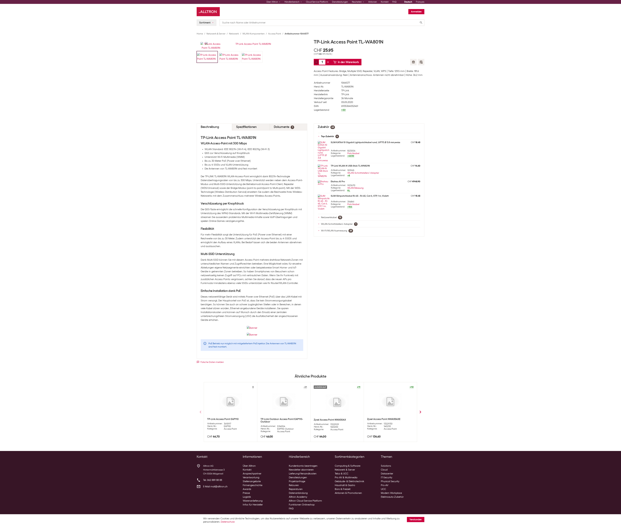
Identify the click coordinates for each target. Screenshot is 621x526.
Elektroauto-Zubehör (392, 496)
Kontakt (384, 2)
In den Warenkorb (348, 62)
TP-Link (345, 90)
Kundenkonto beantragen (303, 465)
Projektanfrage (297, 481)
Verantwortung (251, 477)
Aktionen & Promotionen (348, 493)
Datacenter (387, 473)
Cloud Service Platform (317, 2)
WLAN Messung (355, 188)
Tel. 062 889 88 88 (212, 480)
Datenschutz (228, 521)
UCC (383, 489)
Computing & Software (347, 465)
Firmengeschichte (252, 485)
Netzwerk (234, 33)
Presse (246, 493)
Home (200, 33)
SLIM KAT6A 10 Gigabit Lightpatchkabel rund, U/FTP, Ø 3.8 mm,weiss (365, 142)
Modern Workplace (391, 493)
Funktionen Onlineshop (302, 504)
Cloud (384, 469)
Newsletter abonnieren (301, 469)
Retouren (294, 485)
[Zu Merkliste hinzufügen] (421, 62)
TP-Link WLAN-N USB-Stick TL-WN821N (350, 165)
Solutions (386, 465)
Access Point (274, 33)
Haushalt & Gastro (345, 485)
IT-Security (386, 477)
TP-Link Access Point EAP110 (223, 419)
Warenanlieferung (252, 500)
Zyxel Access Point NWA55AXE (383, 419)
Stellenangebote (252, 481)
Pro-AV (384, 485)
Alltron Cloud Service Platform (305, 500)
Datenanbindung (298, 493)
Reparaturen (296, 489)
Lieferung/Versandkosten (302, 473)
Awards (247, 489)
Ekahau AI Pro (338, 181)
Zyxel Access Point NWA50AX (330, 419)
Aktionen (372, 2)
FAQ (394, 2)
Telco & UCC (341, 473)
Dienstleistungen (340, 2)
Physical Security (390, 481)
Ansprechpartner (252, 473)
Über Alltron (249, 465)
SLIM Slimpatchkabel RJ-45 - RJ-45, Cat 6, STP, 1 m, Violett (360, 196)
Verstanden (415, 519)
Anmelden (416, 11)
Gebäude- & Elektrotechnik (349, 481)
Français (420, 2)
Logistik (247, 496)
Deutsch (408, 2)
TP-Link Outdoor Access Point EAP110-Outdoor (282, 420)
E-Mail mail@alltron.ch (215, 486)
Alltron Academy (298, 496)
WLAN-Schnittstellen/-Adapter (363, 173)
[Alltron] (208, 11)
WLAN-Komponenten (253, 33)
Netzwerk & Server (216, 33)
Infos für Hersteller (253, 504)
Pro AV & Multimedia (346, 477)
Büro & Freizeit (342, 489)
